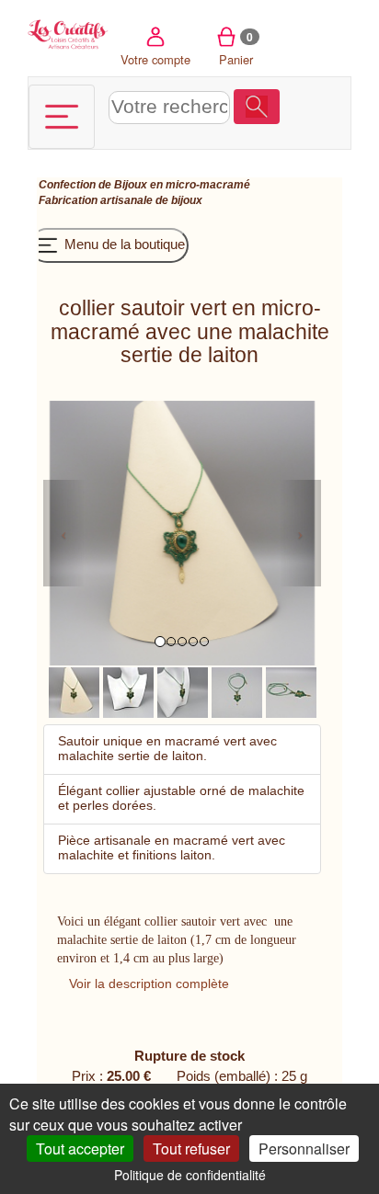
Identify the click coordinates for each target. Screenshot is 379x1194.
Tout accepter (80, 1148)
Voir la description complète (149, 983)
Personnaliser (304, 1148)
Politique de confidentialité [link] (190, 1175)
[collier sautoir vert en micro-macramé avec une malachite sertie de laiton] (74, 691)
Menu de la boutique (123, 244)
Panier (236, 48)
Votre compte (155, 59)
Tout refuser (191, 1148)
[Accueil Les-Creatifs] (68, 33)
